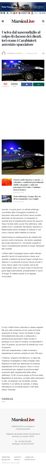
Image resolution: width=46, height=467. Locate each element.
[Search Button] (43, 21)
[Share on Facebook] (26, 84)
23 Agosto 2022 (31, 53)
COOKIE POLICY (30, 459)
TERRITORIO (6, 457)
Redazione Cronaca (15, 53)
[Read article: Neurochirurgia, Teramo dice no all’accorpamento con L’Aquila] (7, 198)
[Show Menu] (3, 21)
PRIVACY (17, 459)
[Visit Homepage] (23, 21)
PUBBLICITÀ (29, 457)
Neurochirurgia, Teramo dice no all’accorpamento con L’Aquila (27, 197)
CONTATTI (17, 457)
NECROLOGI (6, 459)
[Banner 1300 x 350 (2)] (23, 8)
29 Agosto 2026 (19, 192)
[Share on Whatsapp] (38, 84)
